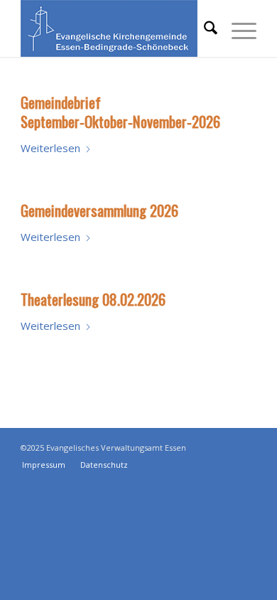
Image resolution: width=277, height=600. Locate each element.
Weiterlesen (50, 148)
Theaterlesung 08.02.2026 (93, 299)
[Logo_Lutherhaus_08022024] (115, 28)
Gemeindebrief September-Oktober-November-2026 (120, 111)
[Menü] (236, 28)
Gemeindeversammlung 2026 (99, 210)
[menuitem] (203, 28)
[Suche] (203, 28)
